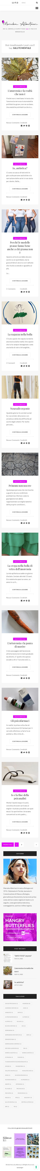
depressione (9, 1030)
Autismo (25, 1016)
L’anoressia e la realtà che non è (20, 92)
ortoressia (20, 1083)
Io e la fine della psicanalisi (20, 796)
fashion (21, 1057)
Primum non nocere (20, 485)
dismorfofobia (10, 1039)
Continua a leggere (20, 114)
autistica (8, 1021)
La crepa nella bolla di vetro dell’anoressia (20, 567)
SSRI (7, 1106)
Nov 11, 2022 (18, 974)
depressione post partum (13, 1034)
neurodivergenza (21, 1074)
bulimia (20, 1021)
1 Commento (10, 289)
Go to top (19, 1167)
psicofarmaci (22, 1092)
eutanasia (9, 1057)
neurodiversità (10, 1079)
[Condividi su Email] (29, 125)
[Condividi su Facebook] (21, 125)
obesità (8, 1083)
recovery (28, 1097)
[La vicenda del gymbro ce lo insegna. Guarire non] (20, 1152)
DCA (24, 1025)
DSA (25, 1048)
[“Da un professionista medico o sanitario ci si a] (7, 1139)
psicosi (8, 1097)
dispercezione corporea (13, 1043)
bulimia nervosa (11, 1025)
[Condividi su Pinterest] (26, 125)
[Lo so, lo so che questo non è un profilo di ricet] (33, 1152)
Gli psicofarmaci (20, 720)
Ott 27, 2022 (18, 985)
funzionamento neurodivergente (16, 1061)
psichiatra (9, 1092)
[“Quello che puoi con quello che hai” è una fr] (7, 1152)
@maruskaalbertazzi (24, 1128)
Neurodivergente (20, 408)
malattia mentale (11, 1070)
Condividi (23, 122)
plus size (8, 1088)
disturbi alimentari (12, 1048)
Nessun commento (13, 122)
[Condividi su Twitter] (24, 125)
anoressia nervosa (11, 1007)
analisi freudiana (11, 1003)
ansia (25, 1007)
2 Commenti (10, 363)
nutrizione (25, 1079)
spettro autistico (27, 1101)
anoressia (26, 1003)
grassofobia (20, 1066)
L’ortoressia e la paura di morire (20, 644)
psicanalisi (21, 1088)
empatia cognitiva (11, 1052)
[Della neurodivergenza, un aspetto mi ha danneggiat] (33, 1139)
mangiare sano (27, 1070)
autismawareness (11, 1016)
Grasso (8, 1066)
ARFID (20, 1012)
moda (7, 1074)
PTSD (17, 1097)
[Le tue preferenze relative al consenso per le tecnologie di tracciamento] (36, 1167)
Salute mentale (20, 86)
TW (15, 1106)
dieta (28, 1034)
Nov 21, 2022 (18, 958)
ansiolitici (9, 1012)
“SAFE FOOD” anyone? (23, 955)
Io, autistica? (20, 168)
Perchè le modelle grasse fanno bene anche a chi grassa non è (20, 247)
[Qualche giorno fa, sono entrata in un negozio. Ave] (20, 1139)
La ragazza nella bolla (20, 334)
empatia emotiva (28, 1052)
